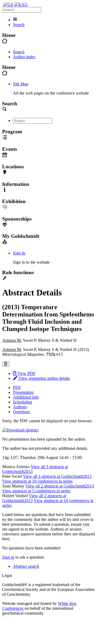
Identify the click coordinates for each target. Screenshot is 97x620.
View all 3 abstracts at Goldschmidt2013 (57, 476)
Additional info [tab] (26, 397)
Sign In (19, 253)
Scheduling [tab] (22, 402)
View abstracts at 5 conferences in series (36, 491)
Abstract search (26, 566)
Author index (24, 56)
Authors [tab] (20, 407)
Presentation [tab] (23, 392)
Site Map (20, 84)
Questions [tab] (21, 411)
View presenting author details (43, 378)
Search (19, 24)
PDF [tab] (17, 387)
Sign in (8, 557)
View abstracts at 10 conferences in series (37, 481)
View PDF (26, 373)
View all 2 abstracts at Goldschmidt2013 (59, 486)
